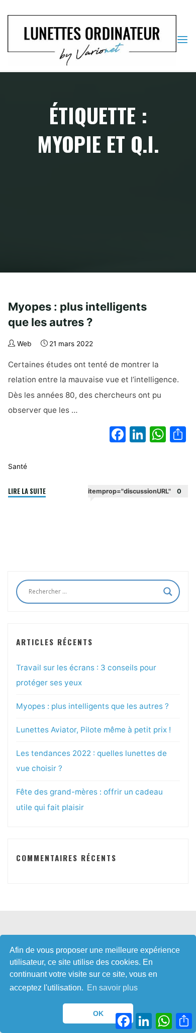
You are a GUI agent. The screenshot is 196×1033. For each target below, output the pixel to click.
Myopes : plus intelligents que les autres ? (92, 706)
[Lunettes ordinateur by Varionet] (92, 39)
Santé (17, 466)
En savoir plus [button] (112, 987)
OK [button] (98, 1013)
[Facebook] (118, 435)
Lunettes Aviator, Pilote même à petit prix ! (93, 729)
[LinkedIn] (138, 435)
